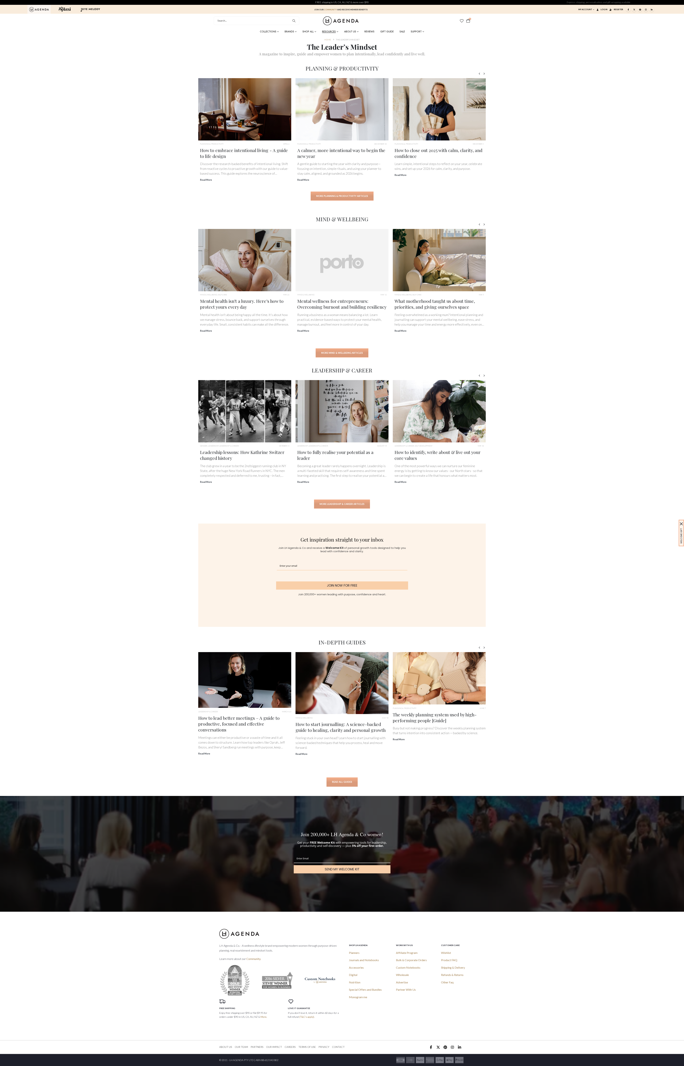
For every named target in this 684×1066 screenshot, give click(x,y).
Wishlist (446, 952)
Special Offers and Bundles (365, 989)
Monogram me (358, 997)
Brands (289, 31)
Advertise (402, 982)
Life (299, 295)
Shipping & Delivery (453, 967)
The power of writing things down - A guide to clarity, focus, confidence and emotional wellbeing (342, 738)
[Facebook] (628, 9)
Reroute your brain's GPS (420, 301)
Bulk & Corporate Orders (411, 960)
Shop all (308, 31)
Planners (354, 952)
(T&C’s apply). (307, 1016)
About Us (350, 31)
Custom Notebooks (408, 967)
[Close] (681, 523)
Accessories (356, 967)
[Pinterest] (640, 9)
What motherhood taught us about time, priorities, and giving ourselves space (240, 304)
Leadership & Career (210, 446)
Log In (604, 9)
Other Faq (447, 982)
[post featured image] (244, 109)
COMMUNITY (330, 9)
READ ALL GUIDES (342, 781)
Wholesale (402, 974)
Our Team (241, 1046)
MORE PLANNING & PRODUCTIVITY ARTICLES (342, 196)
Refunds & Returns (452, 974)
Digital (353, 974)
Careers (290, 1046)
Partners (257, 1046)
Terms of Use (307, 1046)
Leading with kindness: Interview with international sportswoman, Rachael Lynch (438, 455)
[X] (634, 9)
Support (416, 31)
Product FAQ (449, 960)
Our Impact (274, 1046)
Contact (338, 1046)
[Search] (294, 21)
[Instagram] (645, 9)
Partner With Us (406, 989)
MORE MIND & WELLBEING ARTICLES (342, 352)
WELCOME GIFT (681, 536)
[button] (479, 73)
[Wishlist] (461, 21)
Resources (329, 31)
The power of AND (315, 452)
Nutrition (354, 982)
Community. (253, 958)
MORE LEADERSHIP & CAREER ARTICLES (342, 504)
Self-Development (229, 446)
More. (264, 1016)
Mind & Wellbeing (208, 295)
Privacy (323, 1046)
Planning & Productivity (212, 144)
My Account (585, 9)
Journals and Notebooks (364, 960)
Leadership (302, 446)
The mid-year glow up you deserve (331, 150)
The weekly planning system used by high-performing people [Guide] (240, 717)
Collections (268, 31)
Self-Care (222, 295)
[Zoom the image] (39, 9)
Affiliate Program (407, 952)
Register (618, 9)
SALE (402, 31)
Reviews (369, 31)
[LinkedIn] (651, 9)
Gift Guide (387, 31)
